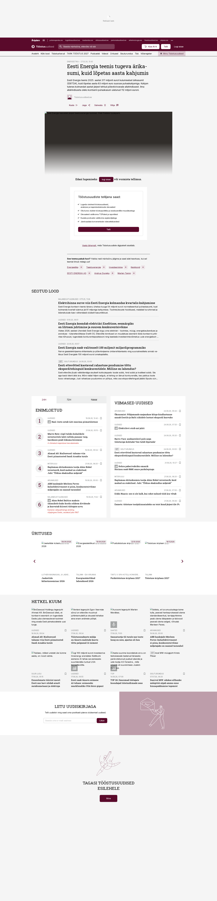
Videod (105, 53)
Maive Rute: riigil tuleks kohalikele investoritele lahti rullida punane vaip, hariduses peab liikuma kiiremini (68, 437)
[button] (70, 720)
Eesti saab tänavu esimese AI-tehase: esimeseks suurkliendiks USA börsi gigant (87, 683)
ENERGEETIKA (73, 61)
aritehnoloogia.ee (135, 40)
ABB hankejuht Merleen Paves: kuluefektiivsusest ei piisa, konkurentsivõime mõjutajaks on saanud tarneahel (72, 486)
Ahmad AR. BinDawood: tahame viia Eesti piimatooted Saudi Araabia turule (47, 640)
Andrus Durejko (102, 273)
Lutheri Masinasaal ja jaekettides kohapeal (63, 575)
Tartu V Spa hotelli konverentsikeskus (130, 575)
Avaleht (35, 53)
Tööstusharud (58, 53)
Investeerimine (116, 267)
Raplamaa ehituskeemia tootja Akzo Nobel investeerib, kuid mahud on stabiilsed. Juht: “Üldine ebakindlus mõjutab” (70, 470)
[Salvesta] (100, 418)
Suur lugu (36, 674)
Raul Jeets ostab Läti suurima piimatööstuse (75, 422)
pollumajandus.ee (56, 40)
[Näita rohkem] (172, 40)
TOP (112, 674)
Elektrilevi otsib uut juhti (132, 428)
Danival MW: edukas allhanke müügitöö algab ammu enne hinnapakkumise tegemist (165, 683)
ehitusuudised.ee (102, 40)
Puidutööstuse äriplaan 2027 (125, 578)
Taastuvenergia (93, 267)
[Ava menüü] (43, 40)
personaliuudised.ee (118, 40)
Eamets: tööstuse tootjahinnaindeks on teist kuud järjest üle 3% (147, 504)
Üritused (114, 53)
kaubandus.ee (88, 40)
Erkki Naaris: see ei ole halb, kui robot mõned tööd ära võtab (145, 493)
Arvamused (53, 480)
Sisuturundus (126, 53)
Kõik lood (45, 53)
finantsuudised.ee (151, 40)
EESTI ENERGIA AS (76, 273)
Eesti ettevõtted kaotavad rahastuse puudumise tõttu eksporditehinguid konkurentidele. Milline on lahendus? (97, 367)
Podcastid (95, 53)
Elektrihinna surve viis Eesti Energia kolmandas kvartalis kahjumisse (106, 303)
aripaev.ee (164, 40)
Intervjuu (52, 464)
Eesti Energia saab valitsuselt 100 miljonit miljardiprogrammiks (102, 347)
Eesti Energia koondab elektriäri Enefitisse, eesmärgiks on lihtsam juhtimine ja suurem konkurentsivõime (96, 325)
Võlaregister (146, 53)
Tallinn (148, 575)
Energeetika (72, 267)
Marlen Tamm (124, 273)
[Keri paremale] (182, 561)
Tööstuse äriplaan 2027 (157, 578)
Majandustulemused (68, 299)
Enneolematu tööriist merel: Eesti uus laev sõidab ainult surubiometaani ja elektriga (46, 683)
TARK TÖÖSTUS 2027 (78, 53)
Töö (137, 53)
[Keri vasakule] (35, 561)
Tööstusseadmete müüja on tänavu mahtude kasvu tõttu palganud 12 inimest (84, 640)
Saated (114, 630)
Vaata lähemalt (89, 245)
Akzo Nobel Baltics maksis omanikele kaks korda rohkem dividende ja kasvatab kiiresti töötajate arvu (69, 503)
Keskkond (135, 267)
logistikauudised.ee (72, 40)
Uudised (62, 320)
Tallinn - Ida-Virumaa (86, 575)
